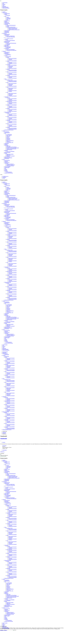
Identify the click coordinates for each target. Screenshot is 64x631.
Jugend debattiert (7, 156)
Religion (7, 104)
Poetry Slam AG (9, 135)
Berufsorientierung (7, 152)
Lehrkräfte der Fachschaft (12, 60)
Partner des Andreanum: (4, 455)
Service (3, 159)
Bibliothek (6, 150)
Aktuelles (3, 11)
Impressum (4, 6)
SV (4, 37)
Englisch (7, 231)
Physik (7, 123)
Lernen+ (3, 130)
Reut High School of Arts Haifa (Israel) (12, 147)
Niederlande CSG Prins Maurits (11, 317)
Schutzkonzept (6, 32)
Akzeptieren (2, 630)
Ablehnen (5, 630)
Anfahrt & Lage (6, 162)
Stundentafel (6, 223)
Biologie (7, 283)
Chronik (7, 26)
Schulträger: (2, 453)
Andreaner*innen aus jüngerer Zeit (13, 29)
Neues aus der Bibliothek (10, 151)
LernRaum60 (6, 143)
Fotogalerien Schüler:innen (10, 36)
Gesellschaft (6, 96)
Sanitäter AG (8, 141)
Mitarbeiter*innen (7, 41)
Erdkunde (8, 108)
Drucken (3, 442)
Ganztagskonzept (7, 23)
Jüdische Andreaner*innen (12, 28)
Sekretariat (6, 161)
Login (3, 5)
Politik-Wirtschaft (9, 101)
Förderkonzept (6, 22)
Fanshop (5, 169)
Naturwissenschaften (7, 282)
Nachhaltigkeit (6, 131)
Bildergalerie (8, 47)
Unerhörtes (10, 91)
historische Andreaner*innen (12, 27)
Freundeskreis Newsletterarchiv (11, 50)
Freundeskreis (6, 48)
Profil (5, 16)
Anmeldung (4, 177)
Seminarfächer (8, 54)
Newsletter (6, 171)
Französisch (8, 64)
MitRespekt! (8, 325)
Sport (7, 92)
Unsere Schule (4, 12)
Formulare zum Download (8, 172)
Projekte (5, 153)
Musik (7, 257)
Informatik (8, 127)
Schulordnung (6, 31)
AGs (5, 133)
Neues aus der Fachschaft (12, 58)
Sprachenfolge (8, 56)
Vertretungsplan (4, 2)
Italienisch (8, 69)
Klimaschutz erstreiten (9, 154)
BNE (7, 19)
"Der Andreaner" (7, 44)
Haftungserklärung (5, 7)
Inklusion (5, 21)
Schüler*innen (6, 35)
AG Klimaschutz (9, 134)
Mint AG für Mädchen (10, 140)
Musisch (7, 17)
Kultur (3, 378)
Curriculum (10, 59)
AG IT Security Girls (9, 142)
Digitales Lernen (7, 20)
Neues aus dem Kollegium (10, 40)
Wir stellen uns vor (5, 176)
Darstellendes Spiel (9, 79)
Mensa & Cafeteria (7, 166)
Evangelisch (8, 189)
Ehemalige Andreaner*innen (10, 197)
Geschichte (6, 24)
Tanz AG (7, 137)
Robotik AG (8, 308)
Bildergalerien (10, 66)
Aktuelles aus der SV (9, 38)
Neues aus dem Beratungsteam (11, 43)
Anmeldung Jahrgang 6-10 (10, 164)
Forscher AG (8, 139)
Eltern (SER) (6, 45)
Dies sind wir (4, 33)
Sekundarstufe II (7, 53)
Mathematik (8, 120)
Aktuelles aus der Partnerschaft (11, 148)
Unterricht (4, 51)
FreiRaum (6, 144)
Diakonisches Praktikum (8, 157)
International (6, 145)
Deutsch (7, 57)
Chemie (7, 116)
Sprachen (5, 55)
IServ (3, 3)
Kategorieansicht (7, 13)
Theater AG (8, 136)
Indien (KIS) (8, 316)
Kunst (7, 82)
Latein (7, 71)
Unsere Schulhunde (7, 46)
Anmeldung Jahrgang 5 (10, 334)
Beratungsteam (6, 42)
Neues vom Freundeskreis (10, 49)
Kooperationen (6, 158)
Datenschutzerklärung (5, 350)
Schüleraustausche (9, 149)
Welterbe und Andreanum (10, 155)
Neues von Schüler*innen (10, 206)
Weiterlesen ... (2, 451)
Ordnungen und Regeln (10, 165)
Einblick (5, 14)
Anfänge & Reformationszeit (11, 25)
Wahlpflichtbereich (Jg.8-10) (8, 300)
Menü (1, 174)
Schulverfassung (7, 30)
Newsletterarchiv (9, 342)
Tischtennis (8, 138)
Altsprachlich (8, 188)
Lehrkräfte (6, 39)
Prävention (8, 214)
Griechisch (8, 75)
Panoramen (8, 15)
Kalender (3, 4)
